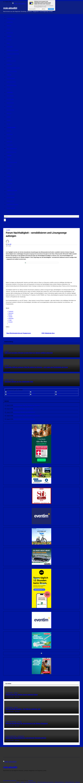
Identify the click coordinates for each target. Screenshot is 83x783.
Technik (8, 120)
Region (9, 36)
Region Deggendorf (11, 208)
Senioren (9, 137)
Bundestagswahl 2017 (11, 152)
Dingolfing (9, 64)
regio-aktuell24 (10, 8)
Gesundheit (9, 106)
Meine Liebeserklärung (12, 148)
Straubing (9, 39)
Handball (9, 172)
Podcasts (9, 130)
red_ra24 (9, 244)
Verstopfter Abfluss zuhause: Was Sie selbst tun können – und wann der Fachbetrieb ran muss (36, 367)
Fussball (9, 169)
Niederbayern (10, 22)
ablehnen (43, 8)
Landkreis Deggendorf (12, 71)
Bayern (8, 29)
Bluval (8, 211)
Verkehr (8, 88)
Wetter (8, 123)
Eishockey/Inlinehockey (12, 162)
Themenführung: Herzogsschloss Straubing (24, 419)
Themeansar (30, 780)
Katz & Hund (9, 141)
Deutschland (10, 32)
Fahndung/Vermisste (11, 81)
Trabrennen (9, 180)
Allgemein (7, 365)
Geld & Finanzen (10, 102)
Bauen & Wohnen (10, 99)
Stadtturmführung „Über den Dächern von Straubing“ (26, 405)
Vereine (9, 155)
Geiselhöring (10, 46)
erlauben (51, 8)
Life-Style (9, 113)
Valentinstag (10, 144)
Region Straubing (10, 197)
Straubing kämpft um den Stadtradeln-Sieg (19, 381)
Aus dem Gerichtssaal (12, 85)
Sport (9, 158)
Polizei (9, 74)
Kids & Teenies (10, 134)
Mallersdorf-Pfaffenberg (12, 50)
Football (9, 176)
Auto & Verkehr (10, 95)
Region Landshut (10, 201)
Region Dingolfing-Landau (12, 204)
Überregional (11, 18)
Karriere (9, 116)
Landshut (9, 57)
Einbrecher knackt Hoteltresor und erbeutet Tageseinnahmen (26, 738)
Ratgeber (10, 92)
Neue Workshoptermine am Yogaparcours (18, 333)
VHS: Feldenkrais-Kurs (48, 333)
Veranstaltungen (12, 190)
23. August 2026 (10, 711)
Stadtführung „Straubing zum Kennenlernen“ (24, 412)
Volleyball (9, 165)
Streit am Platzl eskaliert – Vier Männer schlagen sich (23, 709)
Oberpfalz (9, 25)
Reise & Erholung (10, 109)
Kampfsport (9, 183)
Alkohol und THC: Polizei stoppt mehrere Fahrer (22, 694)
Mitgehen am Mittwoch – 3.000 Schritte (23, 408)
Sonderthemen (11, 127)
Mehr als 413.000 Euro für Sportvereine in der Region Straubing (27, 723)
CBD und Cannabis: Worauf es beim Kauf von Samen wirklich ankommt (29, 353)
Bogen (8, 43)
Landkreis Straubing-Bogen (13, 53)
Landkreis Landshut (11, 60)
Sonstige (9, 187)
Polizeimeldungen (11, 78)
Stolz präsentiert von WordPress (10, 780)
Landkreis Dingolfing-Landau (13, 67)
